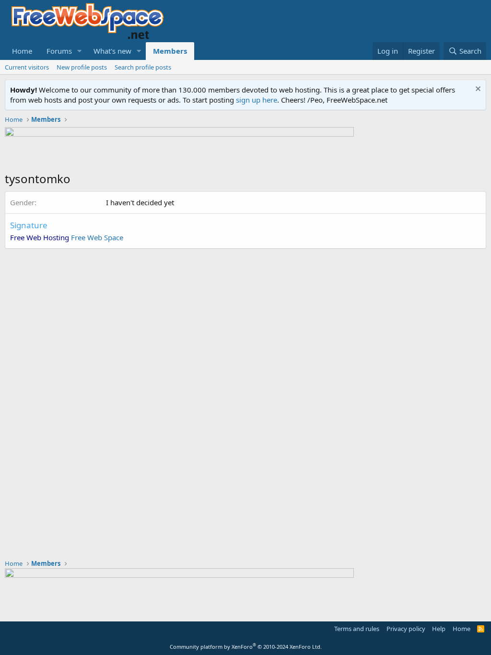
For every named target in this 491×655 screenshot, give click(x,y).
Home (22, 51)
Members (170, 51)
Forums (59, 51)
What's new (112, 51)
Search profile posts (143, 67)
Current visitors (27, 67)
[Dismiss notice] (477, 90)
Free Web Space (97, 237)
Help (438, 628)
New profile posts (82, 67)
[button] (79, 51)
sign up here (256, 100)
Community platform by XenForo (246, 646)
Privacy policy (405, 628)
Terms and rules (356, 628)
